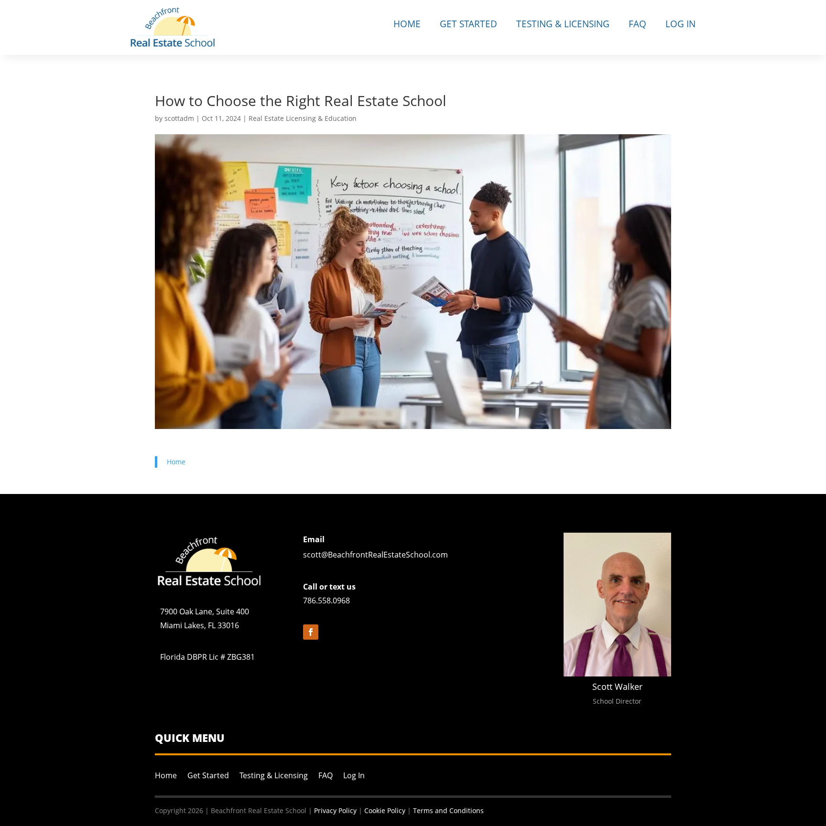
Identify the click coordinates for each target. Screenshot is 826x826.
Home (407, 23)
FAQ (637, 23)
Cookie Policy (384, 810)
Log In (680, 23)
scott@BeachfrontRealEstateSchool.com (375, 554)
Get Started (468, 23)
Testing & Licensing (562, 23)
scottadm (179, 118)
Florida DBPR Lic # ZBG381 (207, 657)
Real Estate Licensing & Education (303, 118)
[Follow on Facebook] (310, 632)
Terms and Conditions (448, 810)
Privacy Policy (335, 810)
